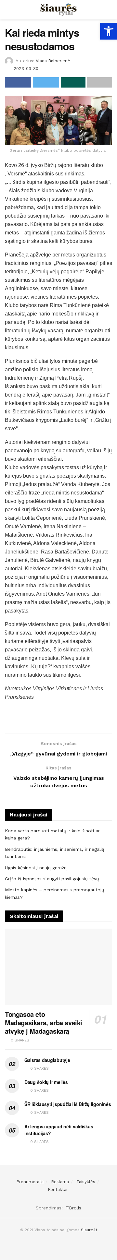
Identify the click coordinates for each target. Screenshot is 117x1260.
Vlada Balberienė (53, 60)
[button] (108, 31)
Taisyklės (85, 1181)
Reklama (60, 1181)
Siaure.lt (89, 1230)
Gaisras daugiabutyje (47, 1060)
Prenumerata (30, 1181)
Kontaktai (57, 1189)
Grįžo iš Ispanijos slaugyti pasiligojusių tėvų (52, 878)
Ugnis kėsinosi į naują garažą (36, 867)
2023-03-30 (26, 68)
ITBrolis (72, 1207)
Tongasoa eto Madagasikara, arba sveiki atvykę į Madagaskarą (43, 1022)
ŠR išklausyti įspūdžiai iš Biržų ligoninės (67, 1104)
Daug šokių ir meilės (46, 1082)
